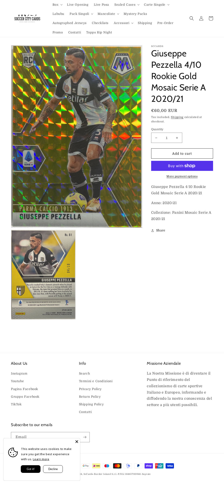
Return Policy (90, 396)
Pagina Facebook (24, 389)
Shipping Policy (91, 404)
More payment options (182, 176)
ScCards (88, 474)
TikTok (16, 404)
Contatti (85, 412)
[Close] (77, 441)
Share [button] (160, 230)
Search (84, 373)
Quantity (157, 129)
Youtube (17, 381)
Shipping (177, 117)
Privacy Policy (90, 389)
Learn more (41, 459)
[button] (57, 4)
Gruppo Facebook (25, 396)
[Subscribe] (84, 437)
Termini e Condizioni (96, 381)
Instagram (19, 373)
